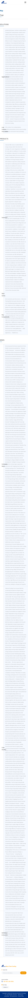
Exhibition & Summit (5, 934)
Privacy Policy (20, 996)
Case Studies (4, 748)
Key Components (5, 316)
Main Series (3, 295)
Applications (5, 77)
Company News (4, 465)
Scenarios (4, 217)
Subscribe (23, 972)
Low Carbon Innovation (5, 129)
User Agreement (13, 996)
